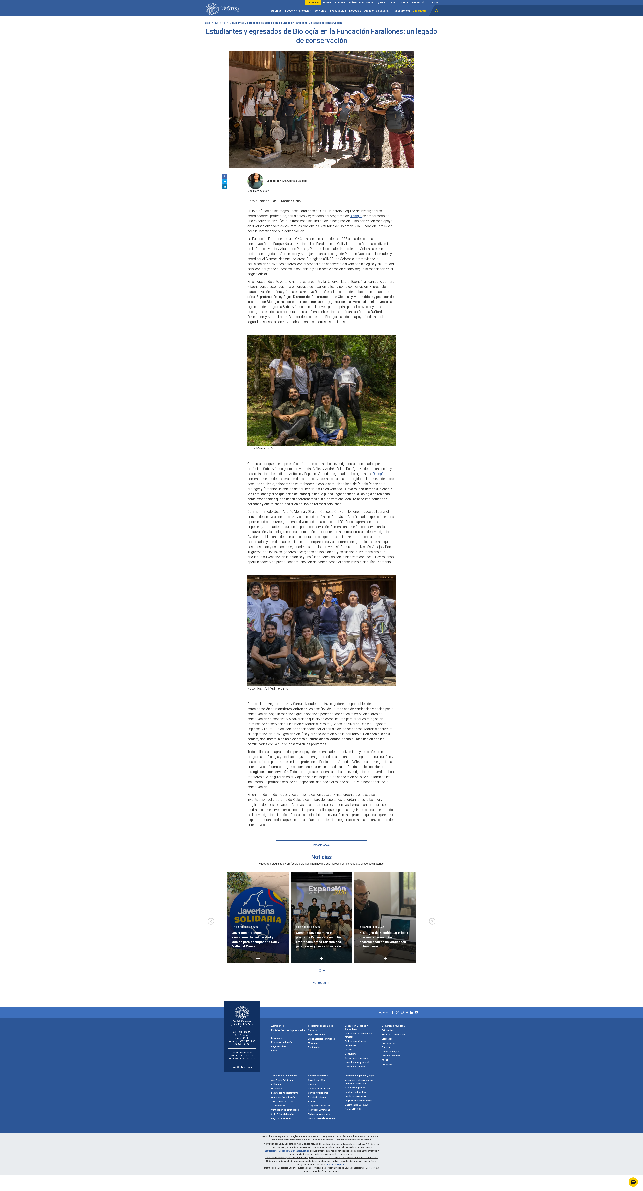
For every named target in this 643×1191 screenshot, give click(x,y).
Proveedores (388, 1043)
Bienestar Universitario (367, 1136)
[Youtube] (416, 1012)
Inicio (207, 22)
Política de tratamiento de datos (352, 1139)
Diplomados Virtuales (355, 1041)
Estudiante (340, 2)
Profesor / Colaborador (394, 1034)
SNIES (265, 1136)
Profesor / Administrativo (361, 2)
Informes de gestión (355, 1087)
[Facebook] (224, 176)
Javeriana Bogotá (390, 1051)
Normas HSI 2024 (354, 1109)
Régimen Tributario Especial (359, 1100)
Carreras (312, 1030)
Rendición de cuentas (355, 1096)
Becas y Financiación (298, 10)
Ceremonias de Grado (319, 1088)
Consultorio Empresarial (357, 1062)
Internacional (418, 2)
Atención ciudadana (376, 10)
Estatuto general (279, 1136)
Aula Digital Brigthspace (283, 1080)
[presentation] (211, 921)
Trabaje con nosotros (319, 1114)
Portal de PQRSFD (336, 1164)
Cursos (348, 1049)
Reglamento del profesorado (337, 1136)
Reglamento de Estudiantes (305, 1136)
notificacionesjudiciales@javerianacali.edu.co (287, 1150)
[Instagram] (402, 1012)
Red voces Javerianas (319, 1109)
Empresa (404, 2)
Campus (312, 1084)
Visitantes (387, 1064)
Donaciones (277, 1088)
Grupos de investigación (283, 1097)
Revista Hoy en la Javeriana (321, 1118)
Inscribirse (276, 1038)
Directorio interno (317, 1097)
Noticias (220, 22)
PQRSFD (312, 1101)
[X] (224, 181)
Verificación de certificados (285, 1109)
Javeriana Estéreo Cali (282, 1101)
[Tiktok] (406, 1012)
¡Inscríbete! (420, 10)
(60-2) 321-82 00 (241, 1044)
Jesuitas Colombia (391, 1055)
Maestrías (313, 1043)
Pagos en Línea (278, 1046)
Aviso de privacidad (323, 1139)
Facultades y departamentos (285, 1092)
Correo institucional (318, 1092)
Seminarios (350, 1045)
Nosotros (355, 10)
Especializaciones (317, 1034)
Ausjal (385, 1059)
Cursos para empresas (356, 1058)
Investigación (337, 10)
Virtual (392, 2)
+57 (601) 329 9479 (244, 1056)
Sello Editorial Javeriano (283, 1114)
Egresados (387, 1038)
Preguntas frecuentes (319, 1105)
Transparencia (401, 10)
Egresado (381, 2)
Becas (274, 1050)
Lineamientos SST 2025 (357, 1104)
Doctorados (314, 1047)
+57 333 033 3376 (247, 1059)
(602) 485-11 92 (247, 1041)
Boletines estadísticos (356, 1092)
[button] (436, 11)
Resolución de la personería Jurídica (290, 1139)
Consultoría (350, 1053)
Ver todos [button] (319, 982)
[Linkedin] (224, 186)
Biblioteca (276, 1084)
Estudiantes (388, 1030)
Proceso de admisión (281, 1042)
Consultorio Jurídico (355, 1066)
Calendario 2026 (316, 1080)
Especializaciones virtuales (321, 1038)
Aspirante (326, 2)
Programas (275, 10)
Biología (356, 216)
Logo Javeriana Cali (281, 1118)
